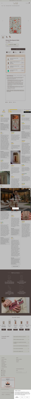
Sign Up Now (15, 208)
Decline (27, 397)
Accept (22, 397)
